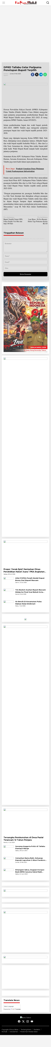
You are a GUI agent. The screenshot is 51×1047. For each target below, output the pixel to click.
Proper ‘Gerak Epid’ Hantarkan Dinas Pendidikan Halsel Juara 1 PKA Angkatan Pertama (24, 570)
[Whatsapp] (45, 74)
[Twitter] (23, 1021)
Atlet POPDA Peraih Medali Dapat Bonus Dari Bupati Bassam (29, 579)
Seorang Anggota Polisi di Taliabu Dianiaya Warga (30, 847)
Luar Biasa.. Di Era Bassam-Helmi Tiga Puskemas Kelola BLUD (37, 220)
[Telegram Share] (41, 74)
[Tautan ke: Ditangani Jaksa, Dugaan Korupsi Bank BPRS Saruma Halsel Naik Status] (9, 873)
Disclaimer (14, 1032)
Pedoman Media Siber (29, 1032)
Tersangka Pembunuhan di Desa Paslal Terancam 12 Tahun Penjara (23, 838)
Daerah (6, 75)
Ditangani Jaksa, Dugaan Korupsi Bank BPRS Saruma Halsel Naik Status (29, 871)
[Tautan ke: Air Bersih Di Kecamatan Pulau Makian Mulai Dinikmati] (9, 605)
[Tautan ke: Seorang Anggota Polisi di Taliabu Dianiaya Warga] (9, 850)
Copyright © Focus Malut (10, 1029)
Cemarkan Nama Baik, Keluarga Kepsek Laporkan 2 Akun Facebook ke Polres (30, 859)
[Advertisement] (25, 33)
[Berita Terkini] (26, 2)
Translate (18, 1009)
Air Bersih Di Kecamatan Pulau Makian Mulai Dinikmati (28, 603)
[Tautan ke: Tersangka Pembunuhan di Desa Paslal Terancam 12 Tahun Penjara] (25, 822)
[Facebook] (19, 1021)
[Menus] (4, 2)
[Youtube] (31, 1021)
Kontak (4, 1032)
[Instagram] (27, 1021)
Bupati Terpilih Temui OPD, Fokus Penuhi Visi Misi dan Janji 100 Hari (13, 220)
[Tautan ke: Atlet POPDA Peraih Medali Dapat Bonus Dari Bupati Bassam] (9, 582)
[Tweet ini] (37, 74)
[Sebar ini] (32, 74)
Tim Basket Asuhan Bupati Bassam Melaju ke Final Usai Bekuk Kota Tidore (30, 591)
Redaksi (37, 1029)
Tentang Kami (26, 1029)
